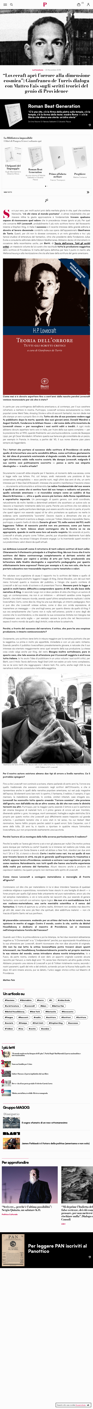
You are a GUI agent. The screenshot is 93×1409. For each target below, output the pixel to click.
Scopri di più (81, 1405)
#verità (32, 1029)
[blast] (46, 1133)
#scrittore (51, 1017)
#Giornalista (25, 1000)
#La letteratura (12, 1006)
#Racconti (23, 1017)
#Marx (43, 1006)
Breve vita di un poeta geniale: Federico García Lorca (32, 1083)
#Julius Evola (64, 1000)
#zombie (45, 1029)
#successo (73, 1023)
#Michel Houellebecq (14, 1011)
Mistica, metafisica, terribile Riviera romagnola (30, 1093)
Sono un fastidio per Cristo (22, 1064)
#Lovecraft (30, 1006)
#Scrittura (81, 1017)
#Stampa (23, 1023)
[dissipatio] (46, 1114)
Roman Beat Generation (54, 106)
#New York (35, 1011)
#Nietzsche (50, 1011)
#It (50, 1000)
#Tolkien (9, 1029)
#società (9, 1023)
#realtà (37, 1017)
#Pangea (9, 1017)
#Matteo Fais (58, 1006)
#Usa (20, 1029)
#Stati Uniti (38, 1023)
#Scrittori (66, 1017)
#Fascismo (9, 1000)
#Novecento (67, 1011)
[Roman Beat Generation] (13, 114)
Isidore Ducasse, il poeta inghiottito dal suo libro (30, 1073)
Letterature (37, 70)
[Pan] (13, 1250)
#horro (40, 1000)
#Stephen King (55, 1023)
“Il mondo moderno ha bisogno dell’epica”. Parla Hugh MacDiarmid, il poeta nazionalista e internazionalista (46, 1054)
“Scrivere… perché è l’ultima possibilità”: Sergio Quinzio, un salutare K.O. (27, 1208)
